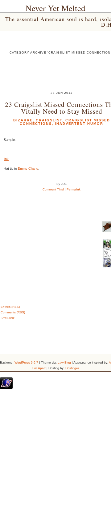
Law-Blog (64, 362)
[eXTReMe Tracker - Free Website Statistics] (6, 388)
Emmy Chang (28, 168)
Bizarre (23, 120)
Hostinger (72, 368)
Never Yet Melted (55, 8)
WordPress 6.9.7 (26, 362)
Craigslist (49, 120)
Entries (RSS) (10, 306)
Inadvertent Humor (79, 123)
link (6, 159)
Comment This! (53, 189)
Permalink (73, 189)
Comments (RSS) (13, 312)
